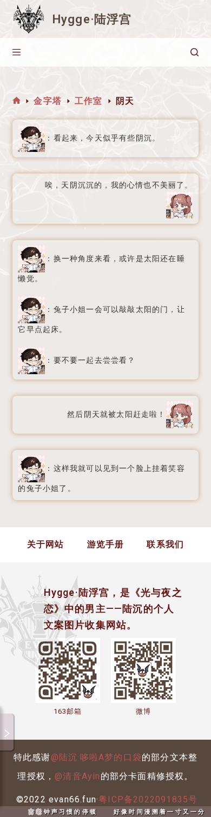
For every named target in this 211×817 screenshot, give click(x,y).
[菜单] (16, 52)
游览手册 (105, 544)
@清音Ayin (77, 776)
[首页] (16, 101)
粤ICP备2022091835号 (147, 799)
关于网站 (45, 544)
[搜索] (194, 52)
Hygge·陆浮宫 (92, 19)
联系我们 (165, 544)
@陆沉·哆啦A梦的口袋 (96, 757)
